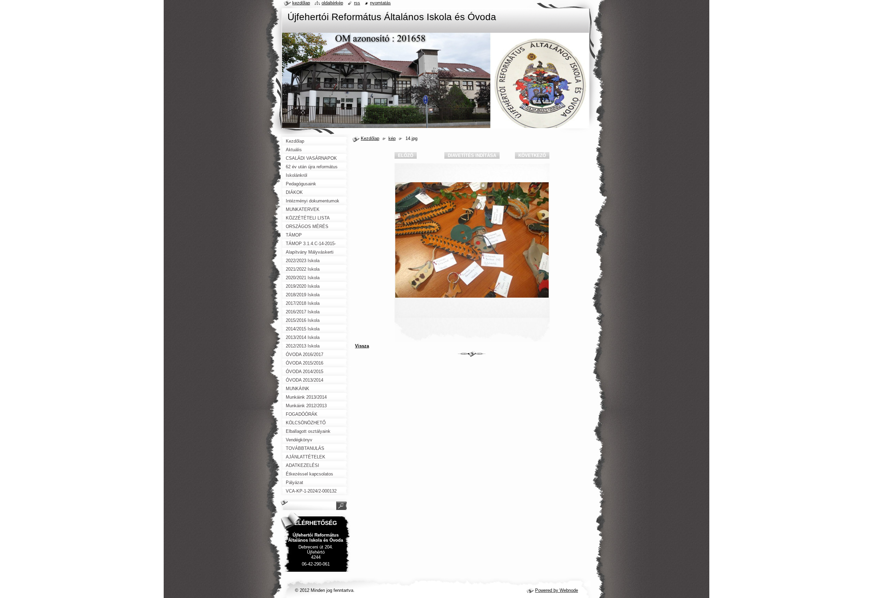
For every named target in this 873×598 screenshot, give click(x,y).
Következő (532, 155)
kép (392, 138)
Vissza (362, 345)
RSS (357, 2)
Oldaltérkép (332, 2)
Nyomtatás (380, 2)
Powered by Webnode (556, 590)
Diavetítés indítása (472, 155)
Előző (405, 155)
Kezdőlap (370, 138)
